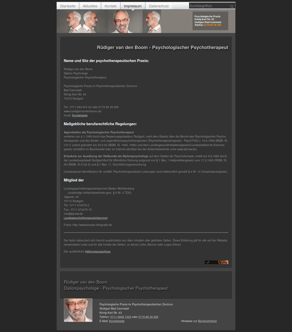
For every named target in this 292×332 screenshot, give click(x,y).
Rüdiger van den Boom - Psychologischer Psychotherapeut (162, 47)
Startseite (67, 5)
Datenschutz (159, 5)
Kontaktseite (80, 115)
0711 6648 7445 (120, 317)
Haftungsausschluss (97, 251)
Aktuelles (90, 5)
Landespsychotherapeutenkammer (85, 218)
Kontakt (111, 5)
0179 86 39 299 (148, 317)
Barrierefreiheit (207, 321)
